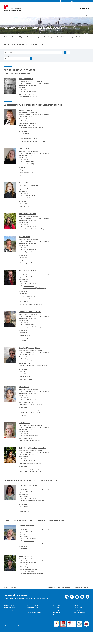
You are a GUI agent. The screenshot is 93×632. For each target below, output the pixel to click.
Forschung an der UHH (33, 605)
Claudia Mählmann (26, 525)
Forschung (38, 15)
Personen (64, 15)
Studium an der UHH (9, 605)
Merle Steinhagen (25, 556)
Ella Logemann (24, 237)
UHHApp (76, 610)
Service (74, 15)
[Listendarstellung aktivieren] (68, 52)
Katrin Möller (24, 387)
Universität (55, 605)
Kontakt (76, 605)
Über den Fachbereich (12, 15)
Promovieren (30, 610)
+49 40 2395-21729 (29, 363)
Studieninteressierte (9, 608)
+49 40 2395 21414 (28, 438)
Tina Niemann (24, 423)
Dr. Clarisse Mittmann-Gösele (30, 312)
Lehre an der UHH (32, 608)
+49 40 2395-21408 (29, 94)
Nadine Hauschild (25, 149)
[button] (50, 1)
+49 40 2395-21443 (29, 541)
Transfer (29, 615)
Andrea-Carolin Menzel (28, 270)
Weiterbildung (8, 610)
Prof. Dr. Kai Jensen (26, 79)
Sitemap (86, 587)
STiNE (16, 1)
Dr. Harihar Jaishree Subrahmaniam (32, 448)
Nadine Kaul (23, 182)
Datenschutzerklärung (67, 587)
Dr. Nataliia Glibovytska (28, 485)
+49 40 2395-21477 (29, 125)
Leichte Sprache (76, 1)
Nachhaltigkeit (56, 610)
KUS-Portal (10, 1)
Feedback (49, 587)
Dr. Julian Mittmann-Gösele (29, 348)
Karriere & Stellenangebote (34, 612)
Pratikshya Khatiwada (27, 214)
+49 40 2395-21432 (29, 286)
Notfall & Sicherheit (79, 612)
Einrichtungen (51, 15)
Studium (27, 15)
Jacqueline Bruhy (25, 110)
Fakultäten (55, 612)
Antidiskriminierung (79, 615)
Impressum (57, 587)
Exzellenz (55, 608)
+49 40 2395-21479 (29, 402)
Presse (5, 1)
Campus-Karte (78, 608)
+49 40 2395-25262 (29, 572)
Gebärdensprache (65, 1)
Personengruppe (8, 56)
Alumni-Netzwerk (57, 615)
